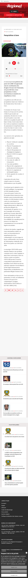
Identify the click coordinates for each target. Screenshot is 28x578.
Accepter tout (14, 575)
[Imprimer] (22, 290)
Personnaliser (14, 571)
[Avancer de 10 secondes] (18, 63)
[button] (14, 11)
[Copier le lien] (19, 290)
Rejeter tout (14, 567)
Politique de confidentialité (18, 564)
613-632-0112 (10, 526)
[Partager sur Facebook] (5, 290)
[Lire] (14, 63)
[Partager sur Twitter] (12, 290)
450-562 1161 (11, 533)
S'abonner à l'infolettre (14, 15)
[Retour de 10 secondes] (9, 63)
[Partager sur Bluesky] (9, 290)
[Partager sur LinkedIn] (15, 290)
